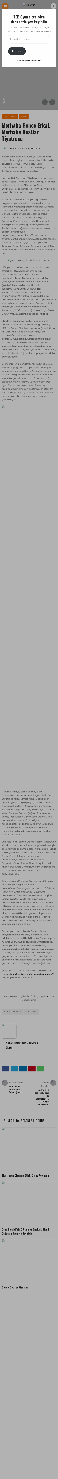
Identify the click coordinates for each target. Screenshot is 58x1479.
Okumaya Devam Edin (29, 60)
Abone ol (17, 51)
